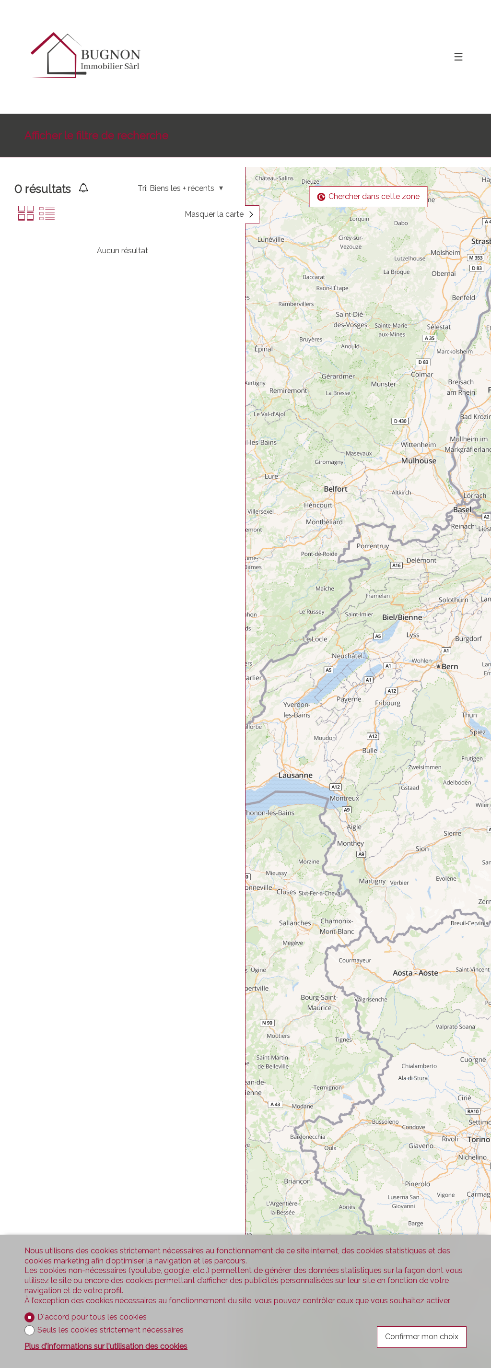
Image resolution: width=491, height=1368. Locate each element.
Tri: (143, 188)
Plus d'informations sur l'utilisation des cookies (105, 1346)
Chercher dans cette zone (374, 196)
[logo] (84, 56)
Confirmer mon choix (421, 1336)
